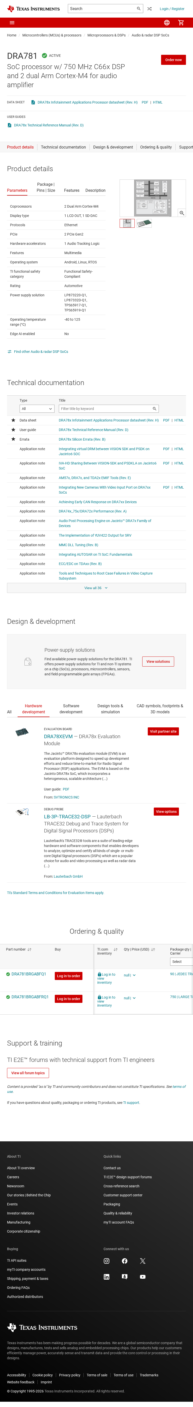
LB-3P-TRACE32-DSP (67, 817)
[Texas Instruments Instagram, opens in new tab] (107, 1263)
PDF (145, 102)
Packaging (112, 1204)
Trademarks (149, 1375)
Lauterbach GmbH (68, 876)
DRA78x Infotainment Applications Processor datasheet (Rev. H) (88, 102)
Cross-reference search (121, 1186)
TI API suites (16, 1260)
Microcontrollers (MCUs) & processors (51, 35)
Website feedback (20, 1382)
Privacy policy (69, 1375)
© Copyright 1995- (25, 1391)
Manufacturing (18, 1222)
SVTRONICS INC (66, 797)
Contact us (112, 1168)
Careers (13, 1177)
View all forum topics (28, 1073)
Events (12, 1204)
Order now (173, 60)
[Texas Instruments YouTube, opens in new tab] (143, 1279)
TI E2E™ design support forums (128, 1177)
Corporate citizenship (23, 1231)
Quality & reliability (118, 1213)
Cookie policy (42, 1375)
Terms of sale (97, 1375)
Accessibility (16, 1375)
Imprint (46, 1382)
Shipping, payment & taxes (27, 1279)
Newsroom (15, 1186)
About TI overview (21, 1168)
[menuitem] (167, 23)
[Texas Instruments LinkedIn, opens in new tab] (107, 1279)
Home (11, 35)
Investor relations (20, 1213)
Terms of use (123, 1375)
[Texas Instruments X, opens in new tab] (143, 1263)
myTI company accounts (26, 1270)
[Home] (33, 9)
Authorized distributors (25, 1297)
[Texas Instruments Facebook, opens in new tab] (125, 1263)
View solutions (158, 662)
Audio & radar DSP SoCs (150, 35)
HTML (158, 102)
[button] (12, 23)
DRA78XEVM (58, 736)
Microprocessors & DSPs (106, 35)
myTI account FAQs (119, 1222)
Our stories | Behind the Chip (29, 1195)
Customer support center (123, 1195)
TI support (131, 1103)
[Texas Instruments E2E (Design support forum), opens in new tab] (125, 1279)
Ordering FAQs (18, 1288)
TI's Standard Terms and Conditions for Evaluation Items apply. (55, 893)
